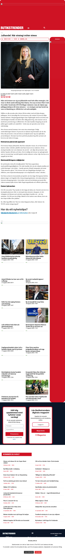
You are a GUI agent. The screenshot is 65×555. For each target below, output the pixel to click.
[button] (28, 28)
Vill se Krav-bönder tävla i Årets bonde (47, 461)
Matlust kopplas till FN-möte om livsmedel (16, 520)
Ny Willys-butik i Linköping (11, 469)
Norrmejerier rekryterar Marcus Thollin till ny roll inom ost (36, 325)
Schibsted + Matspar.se (42, 469)
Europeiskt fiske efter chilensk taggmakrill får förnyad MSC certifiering (35, 374)
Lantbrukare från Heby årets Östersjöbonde (12, 507)
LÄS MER (38, 552)
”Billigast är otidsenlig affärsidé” (45, 475)
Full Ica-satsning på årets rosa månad (15, 481)
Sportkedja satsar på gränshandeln (46, 487)
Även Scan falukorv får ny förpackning (15, 475)
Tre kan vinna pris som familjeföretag (46, 481)
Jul (26, 39)
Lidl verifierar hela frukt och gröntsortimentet (10, 325)
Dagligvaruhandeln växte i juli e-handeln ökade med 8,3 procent (12, 348)
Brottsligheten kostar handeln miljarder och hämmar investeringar (11, 374)
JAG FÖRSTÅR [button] (29, 552)
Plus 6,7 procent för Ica (10, 501)
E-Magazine (41, 435)
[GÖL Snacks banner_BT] (57, 42)
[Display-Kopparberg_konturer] (25, 223)
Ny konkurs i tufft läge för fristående (46, 520)
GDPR (14, 439)
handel (22, 39)
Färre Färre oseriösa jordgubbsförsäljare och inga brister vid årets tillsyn (35, 349)
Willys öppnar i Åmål (41, 501)
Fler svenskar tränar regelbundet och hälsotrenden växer (36, 397)
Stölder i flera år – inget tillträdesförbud (47, 493)
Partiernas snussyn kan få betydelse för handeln (10, 397)
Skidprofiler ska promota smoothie (46, 507)
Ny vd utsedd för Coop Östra (35, 302)
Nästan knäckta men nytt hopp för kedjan (16, 514)
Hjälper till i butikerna (10, 487)
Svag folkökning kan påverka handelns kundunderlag (11, 257)
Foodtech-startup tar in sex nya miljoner (47, 514)
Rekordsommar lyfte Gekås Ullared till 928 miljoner (35, 257)
